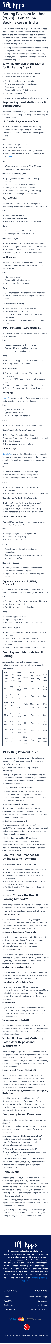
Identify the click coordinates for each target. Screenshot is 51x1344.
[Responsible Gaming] (38, 1309)
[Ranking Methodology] (38, 1296)
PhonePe (6, 398)
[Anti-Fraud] (42, 1305)
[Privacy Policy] (9, 1309)
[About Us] (8, 1300)
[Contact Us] (8, 1305)
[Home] (6, 1296)
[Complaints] (42, 1300)
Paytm (11, 156)
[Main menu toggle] (46, 5)
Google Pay (7, 454)
